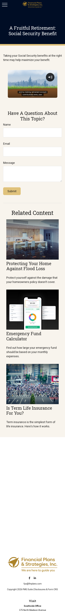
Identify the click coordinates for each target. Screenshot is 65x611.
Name (7, 124)
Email (6, 143)
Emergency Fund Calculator (23, 336)
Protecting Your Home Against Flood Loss (28, 266)
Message (9, 162)
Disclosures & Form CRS (46, 589)
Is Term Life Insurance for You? (29, 410)
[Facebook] (29, 578)
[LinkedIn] (35, 578)
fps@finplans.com (33, 583)
